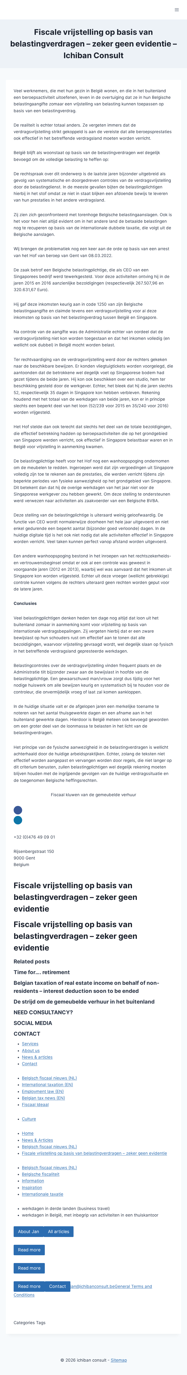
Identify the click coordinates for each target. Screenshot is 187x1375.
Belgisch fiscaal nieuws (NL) (49, 1078)
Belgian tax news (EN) (43, 1098)
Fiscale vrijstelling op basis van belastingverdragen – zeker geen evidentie (94, 1153)
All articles (58, 1231)
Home (28, 1133)
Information (33, 1180)
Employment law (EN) (43, 1091)
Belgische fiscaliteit (40, 1174)
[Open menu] (176, 9)
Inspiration (32, 1187)
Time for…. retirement (42, 972)
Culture (29, 1119)
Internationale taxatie (42, 1194)
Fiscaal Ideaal (35, 1104)
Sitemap (119, 1360)
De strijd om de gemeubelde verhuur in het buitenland (84, 1001)
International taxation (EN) (47, 1084)
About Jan (28, 1231)
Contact (57, 1286)
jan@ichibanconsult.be (92, 1286)
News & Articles (37, 1140)
